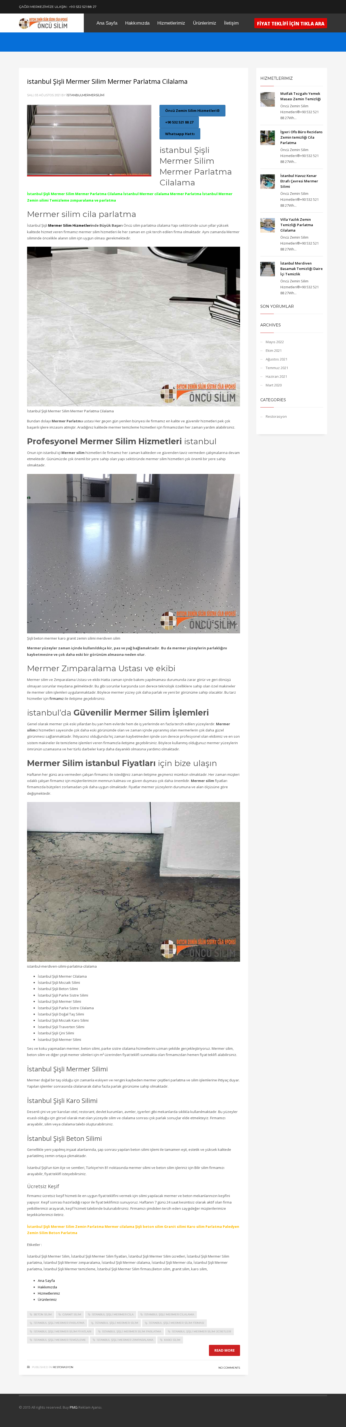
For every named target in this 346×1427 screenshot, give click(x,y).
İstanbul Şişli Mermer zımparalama (125, 1340)
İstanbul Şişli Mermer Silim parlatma (131, 1331)
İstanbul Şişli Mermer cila (113, 1314)
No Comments (229, 1367)
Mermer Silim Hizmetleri (70, 225)
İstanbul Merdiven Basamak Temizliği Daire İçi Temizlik (301, 268)
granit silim (71, 1314)
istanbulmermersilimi (85, 95)
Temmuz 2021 (277, 367)
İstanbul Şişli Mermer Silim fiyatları (62, 1331)
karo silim (172, 1340)
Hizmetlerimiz (49, 1293)
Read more (224, 1350)
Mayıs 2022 (275, 341)
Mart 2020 (274, 385)
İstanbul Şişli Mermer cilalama (169, 1314)
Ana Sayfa (46, 1280)
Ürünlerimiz (47, 1299)
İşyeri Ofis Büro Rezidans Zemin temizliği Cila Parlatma (301, 137)
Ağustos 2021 (276, 359)
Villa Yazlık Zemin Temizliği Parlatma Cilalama (296, 225)
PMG (74, 1407)
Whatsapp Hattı (180, 133)
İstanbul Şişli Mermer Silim (116, 1323)
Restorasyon (63, 1367)
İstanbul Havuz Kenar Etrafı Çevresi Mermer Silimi (299, 181)
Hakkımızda (47, 1287)
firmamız (57, 698)
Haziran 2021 (276, 376)
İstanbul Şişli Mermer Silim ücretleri (201, 1331)
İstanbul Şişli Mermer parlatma (59, 1323)
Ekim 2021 (274, 350)
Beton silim (43, 1314)
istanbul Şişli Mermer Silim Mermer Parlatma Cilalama (107, 81)
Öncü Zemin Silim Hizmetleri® (192, 110)
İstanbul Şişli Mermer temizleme (60, 1340)
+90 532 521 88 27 (179, 122)
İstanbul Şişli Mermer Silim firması (176, 1323)
